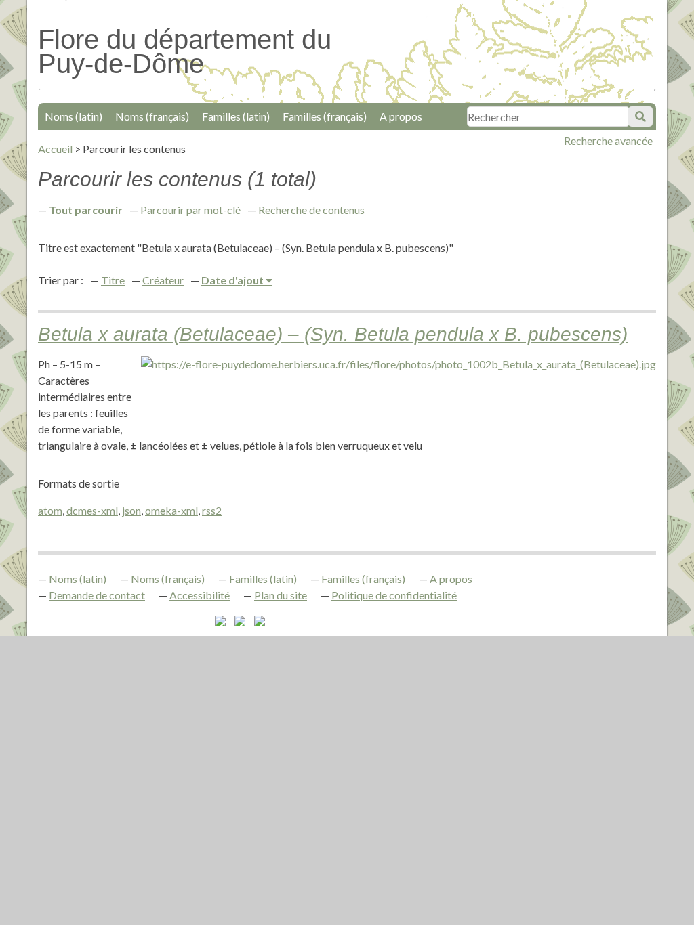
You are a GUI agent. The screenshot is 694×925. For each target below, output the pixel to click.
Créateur (163, 280)
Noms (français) (152, 116)
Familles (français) (325, 116)
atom (50, 510)
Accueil (55, 148)
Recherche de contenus (311, 209)
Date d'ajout (233, 280)
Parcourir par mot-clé (190, 209)
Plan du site (280, 594)
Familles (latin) (236, 116)
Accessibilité (199, 594)
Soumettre (640, 116)
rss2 (212, 510)
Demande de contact (97, 594)
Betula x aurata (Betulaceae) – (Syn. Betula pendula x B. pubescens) (333, 334)
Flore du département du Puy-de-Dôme (184, 51)
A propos (401, 116)
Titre (113, 280)
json (131, 510)
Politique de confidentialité (394, 594)
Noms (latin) (73, 116)
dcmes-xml (92, 510)
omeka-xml (171, 510)
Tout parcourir (86, 209)
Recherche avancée (608, 140)
